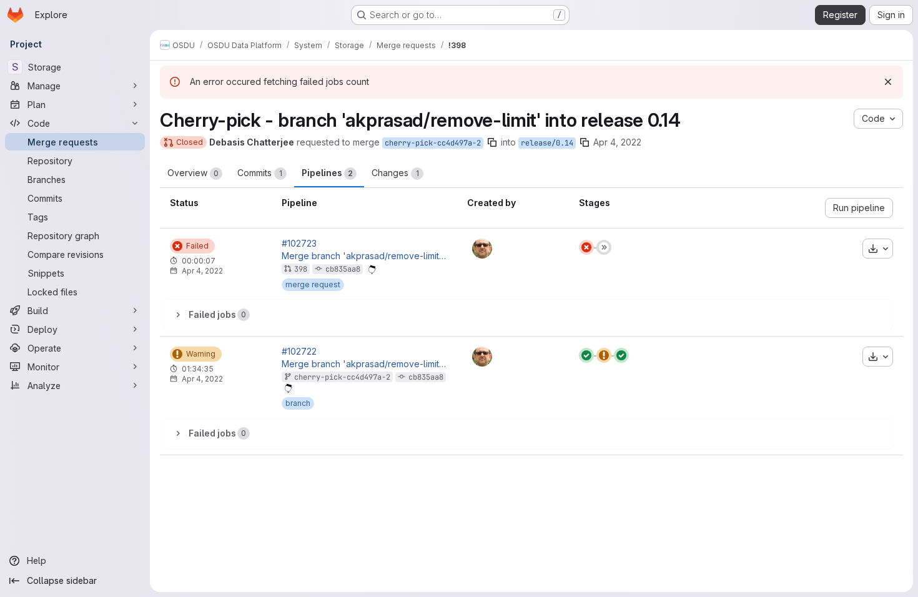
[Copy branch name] (492, 142)
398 (300, 269)
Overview (193, 172)
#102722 (299, 352)
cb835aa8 (342, 269)
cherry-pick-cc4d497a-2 (433, 143)
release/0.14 (547, 143)
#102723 (299, 244)
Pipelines (327, 172)
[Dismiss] (888, 81)
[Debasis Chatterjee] (482, 249)
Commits (259, 172)
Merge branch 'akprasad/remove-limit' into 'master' (365, 256)
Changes (395, 172)
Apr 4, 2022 (617, 142)
